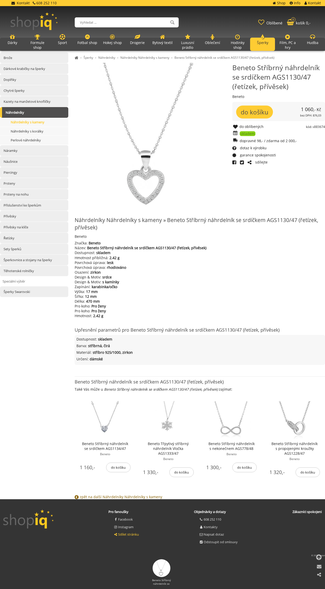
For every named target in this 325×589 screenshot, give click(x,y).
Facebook (125, 519)
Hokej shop (112, 42)
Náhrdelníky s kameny (27, 122)
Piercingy (10, 172)
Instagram (126, 527)
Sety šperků (12, 249)
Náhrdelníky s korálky (27, 131)
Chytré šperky (14, 90)
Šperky (88, 57)
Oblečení (212, 42)
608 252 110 (212, 519)
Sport (62, 42)
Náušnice (11, 161)
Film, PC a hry (288, 45)
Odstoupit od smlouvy (221, 542)
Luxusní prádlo (187, 45)
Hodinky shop (238, 45)
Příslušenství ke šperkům (22, 205)
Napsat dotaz (214, 534)
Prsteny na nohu (16, 194)
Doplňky (10, 79)
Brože (8, 57)
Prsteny (9, 183)
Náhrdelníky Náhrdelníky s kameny (144, 57)
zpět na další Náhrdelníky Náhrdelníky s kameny (120, 496)
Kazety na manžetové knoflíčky (27, 101)
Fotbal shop (87, 42)
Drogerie (137, 42)
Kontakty (211, 527)
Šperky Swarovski (17, 291)
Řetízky (9, 238)
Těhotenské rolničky (19, 271)
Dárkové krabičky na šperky (24, 68)
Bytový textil (162, 42)
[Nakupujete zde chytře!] (77, 57)
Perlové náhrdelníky (26, 140)
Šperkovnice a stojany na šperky (28, 260)
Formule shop (37, 45)
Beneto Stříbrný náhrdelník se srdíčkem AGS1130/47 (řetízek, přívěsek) (224, 57)
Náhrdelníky (106, 57)
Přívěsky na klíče (16, 227)
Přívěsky (10, 216)
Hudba (312, 42)
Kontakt (23, 3)
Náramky (11, 150)
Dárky (12, 42)
